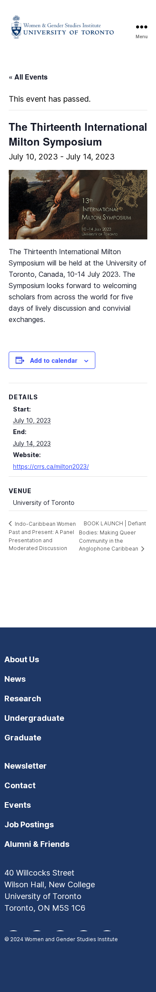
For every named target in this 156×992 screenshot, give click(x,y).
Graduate (22, 737)
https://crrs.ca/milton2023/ (51, 466)
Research (22, 698)
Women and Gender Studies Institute (71, 939)
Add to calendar (53, 360)
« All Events (28, 77)
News (15, 678)
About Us (21, 659)
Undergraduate (34, 718)
